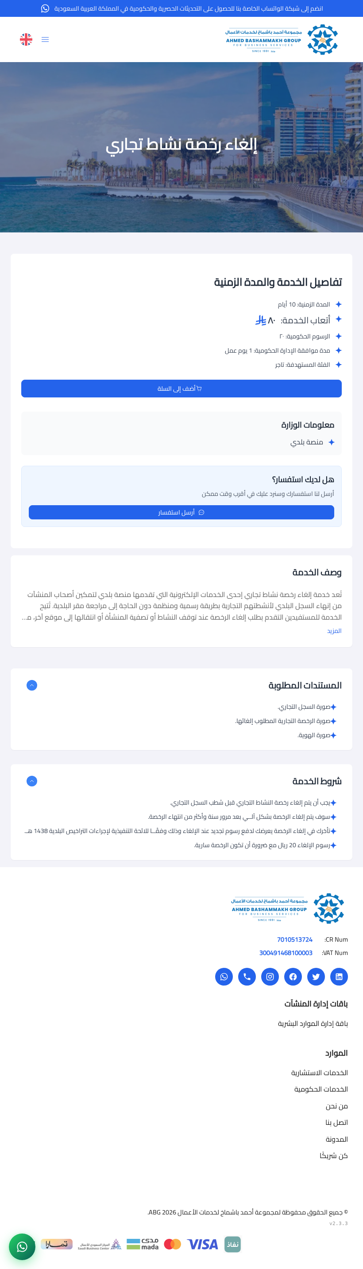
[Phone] (247, 977)
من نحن (337, 1105)
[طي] (32, 685)
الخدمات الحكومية (321, 1089)
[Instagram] (270, 977)
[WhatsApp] (224, 977)
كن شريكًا (334, 1155)
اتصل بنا (336, 1122)
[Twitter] (316, 977)
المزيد (334, 630)
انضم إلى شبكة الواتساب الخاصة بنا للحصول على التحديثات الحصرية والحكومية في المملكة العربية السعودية (188, 8)
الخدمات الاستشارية (319, 1072)
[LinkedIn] (339, 977)
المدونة (337, 1139)
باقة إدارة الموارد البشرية (313, 1023)
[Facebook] (293, 977)
